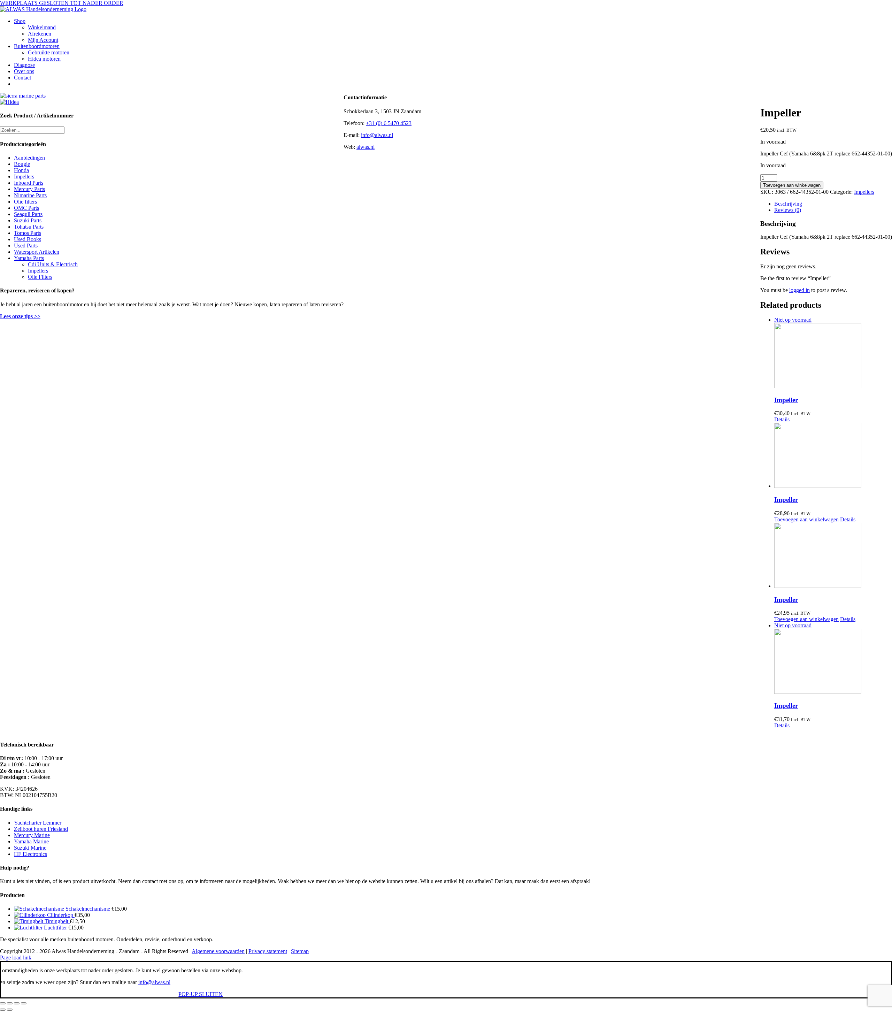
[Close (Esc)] (23, 1003)
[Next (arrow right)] (10, 1010)
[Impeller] (833, 456)
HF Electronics (30, 854)
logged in (799, 290)
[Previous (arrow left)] (3, 1010)
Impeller (786, 400)
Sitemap (300, 951)
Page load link (15, 957)
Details (782, 419)
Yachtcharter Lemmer (37, 823)
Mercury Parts (29, 189)
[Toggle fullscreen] (10, 1003)
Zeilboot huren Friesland (41, 829)
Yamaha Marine (31, 841)
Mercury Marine (32, 835)
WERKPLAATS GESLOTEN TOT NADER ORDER (61, 3)
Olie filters (25, 202)
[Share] (17, 1003)
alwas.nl (365, 147)
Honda (21, 170)
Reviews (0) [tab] (787, 210)
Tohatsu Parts (29, 227)
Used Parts (26, 245)
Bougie (22, 164)
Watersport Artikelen (36, 252)
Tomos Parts (27, 233)
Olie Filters (40, 277)
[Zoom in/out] (3, 1003)
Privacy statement (267, 951)
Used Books (27, 239)
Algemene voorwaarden (218, 951)
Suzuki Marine (30, 848)
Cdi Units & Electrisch (53, 264)
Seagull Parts (28, 214)
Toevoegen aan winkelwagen (792, 185)
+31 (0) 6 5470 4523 (389, 123)
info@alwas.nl (377, 135)
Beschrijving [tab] (788, 204)
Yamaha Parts (29, 258)
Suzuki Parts (27, 220)
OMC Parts (26, 208)
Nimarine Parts (30, 195)
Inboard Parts (28, 183)
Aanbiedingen (29, 158)
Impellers (864, 192)
